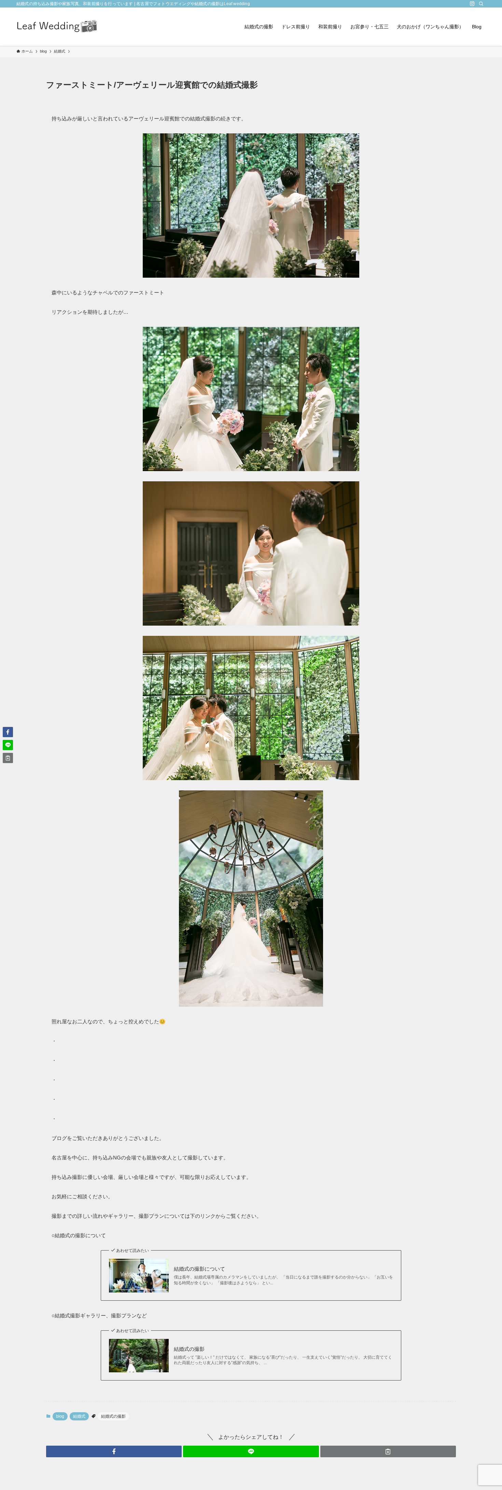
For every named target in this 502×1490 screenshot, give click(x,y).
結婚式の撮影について (199, 1269)
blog (60, 1416)
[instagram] (472, 4)
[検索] (481, 4)
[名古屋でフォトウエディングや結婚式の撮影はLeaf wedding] (57, 26)
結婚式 (79, 1416)
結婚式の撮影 (189, 1349)
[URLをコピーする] (388, 1451)
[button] (114, 1451)
